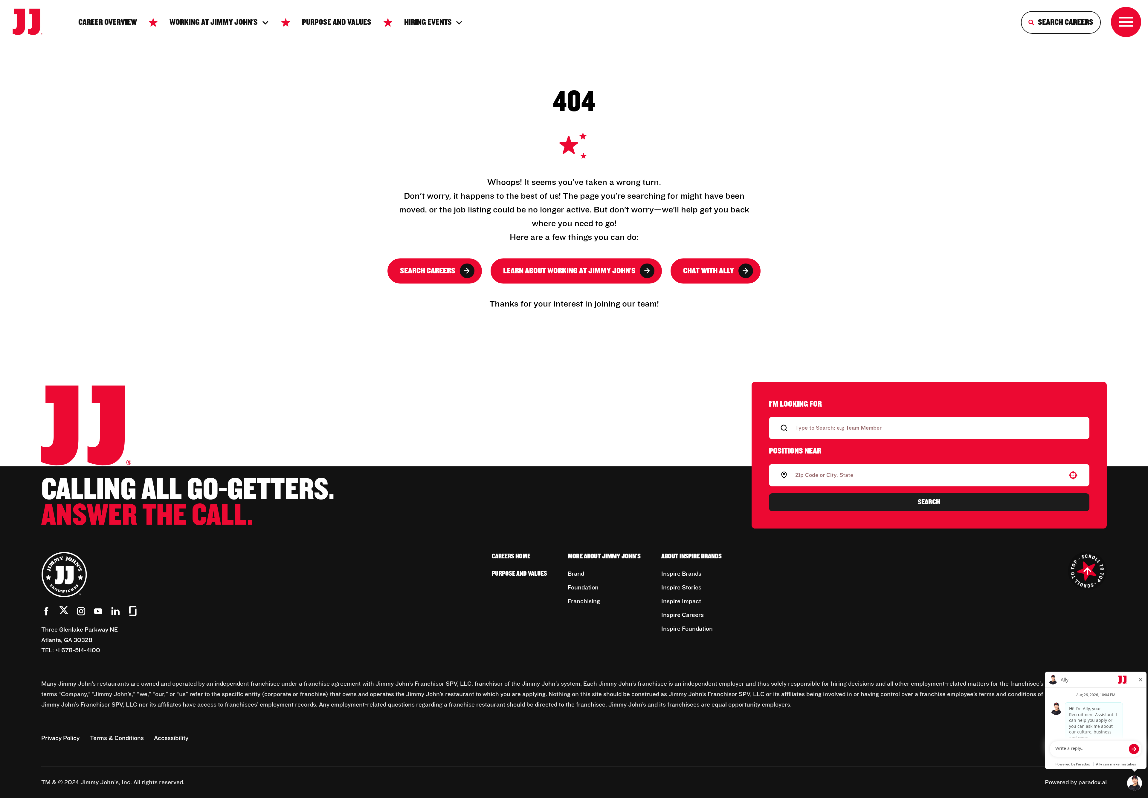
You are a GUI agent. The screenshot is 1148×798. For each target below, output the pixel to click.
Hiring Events (428, 22)
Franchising (584, 601)
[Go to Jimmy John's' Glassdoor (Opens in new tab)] (133, 611)
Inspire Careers (682, 615)
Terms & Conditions (117, 738)
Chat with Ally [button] (708, 270)
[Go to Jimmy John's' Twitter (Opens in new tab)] (64, 612)
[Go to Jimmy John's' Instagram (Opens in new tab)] (81, 611)
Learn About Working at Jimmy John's (569, 270)
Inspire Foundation (687, 629)
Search (929, 502)
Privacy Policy (60, 738)
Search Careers (427, 270)
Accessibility (171, 738)
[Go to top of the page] (1087, 571)
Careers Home (511, 556)
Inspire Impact (681, 601)
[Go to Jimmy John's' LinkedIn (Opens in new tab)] (115, 611)
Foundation (583, 588)
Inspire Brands (681, 574)
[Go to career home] (33, 23)
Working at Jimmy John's (214, 22)
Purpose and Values (336, 22)
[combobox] (928, 475)
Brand (576, 574)
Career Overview (107, 22)
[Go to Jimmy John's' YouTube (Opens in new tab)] (98, 611)
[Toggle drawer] (1126, 22)
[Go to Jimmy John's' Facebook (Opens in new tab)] (46, 611)
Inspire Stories (681, 588)
